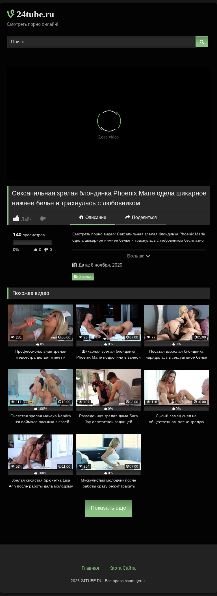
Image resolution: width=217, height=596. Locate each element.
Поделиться (144, 217)
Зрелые (85, 276)
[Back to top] (199, 579)
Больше (136, 256)
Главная (90, 568)
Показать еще (108, 508)
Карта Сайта (122, 568)
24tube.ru (34, 14)
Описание (95, 217)
